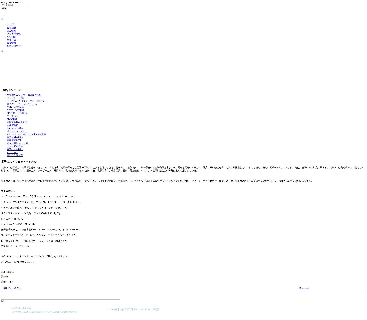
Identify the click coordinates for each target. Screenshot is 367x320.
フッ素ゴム (12, 116)
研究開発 (11, 37)
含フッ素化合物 (15, 146)
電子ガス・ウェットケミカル (22, 104)
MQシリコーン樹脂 (17, 113)
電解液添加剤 (14, 140)
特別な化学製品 (15, 155)
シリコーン (12, 152)
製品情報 (11, 30)
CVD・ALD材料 (15, 107)
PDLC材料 (12, 119)
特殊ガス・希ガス (12, 288)
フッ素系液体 (14, 33)
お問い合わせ (14, 46)
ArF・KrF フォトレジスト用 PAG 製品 (26, 134)
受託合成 (11, 40)
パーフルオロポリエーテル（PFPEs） (26, 101)
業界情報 (11, 43)
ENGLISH (7, 14)
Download (304, 288)
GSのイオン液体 (15, 128)
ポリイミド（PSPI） (17, 131)
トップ (10, 24)
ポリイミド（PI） (16, 98)
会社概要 (11, 27)
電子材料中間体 (15, 137)
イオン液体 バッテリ (17, 143)
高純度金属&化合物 (17, 122)
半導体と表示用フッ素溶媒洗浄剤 (24, 95)
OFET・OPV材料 (15, 110)
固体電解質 (12, 125)
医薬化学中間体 (15, 149)
